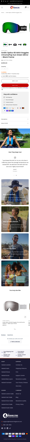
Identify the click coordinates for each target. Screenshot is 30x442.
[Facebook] (2, 428)
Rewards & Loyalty (21, 379)
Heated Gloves (5, 372)
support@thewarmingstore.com (16, 1)
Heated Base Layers (7, 379)
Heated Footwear (6, 382)
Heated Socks (5, 375)
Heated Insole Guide (7, 408)
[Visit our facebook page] (2, 1)
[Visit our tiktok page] (8, 1)
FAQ (17, 372)
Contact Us (19, 365)
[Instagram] (5, 428)
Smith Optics (4, 50)
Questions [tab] (10, 335)
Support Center (20, 375)
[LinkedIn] (7, 428)
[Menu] (2, 7)
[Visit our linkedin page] (6, 1)
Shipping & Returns (21, 368)
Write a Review (16, 342)
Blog (17, 397)
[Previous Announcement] (1, 3)
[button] (13, 175)
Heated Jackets (6, 365)
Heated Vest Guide (6, 397)
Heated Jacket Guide (7, 394)
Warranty (18, 386)
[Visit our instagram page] (4, 1)
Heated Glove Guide (7, 401)
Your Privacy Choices (22, 382)
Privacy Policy (20, 404)
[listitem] (15, 3)
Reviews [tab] (3, 335)
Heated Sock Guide (6, 404)
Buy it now (15, 85)
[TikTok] (10, 428)
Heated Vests (5, 368)
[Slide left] (2, 44)
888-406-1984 (7, 425)
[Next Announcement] (29, 3)
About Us (18, 394)
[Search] (28, 7)
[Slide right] (27, 44)
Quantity (3, 66)
